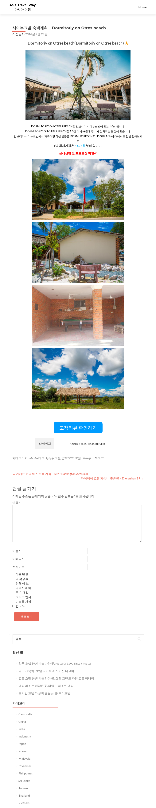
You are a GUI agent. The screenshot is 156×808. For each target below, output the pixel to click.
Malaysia (24, 758)
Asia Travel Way (23, 5)
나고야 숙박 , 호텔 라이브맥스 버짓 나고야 (46, 671)
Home (142, 7)
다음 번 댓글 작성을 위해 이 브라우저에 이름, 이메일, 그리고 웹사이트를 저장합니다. (23, 590)
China (22, 721)
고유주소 (88, 458)
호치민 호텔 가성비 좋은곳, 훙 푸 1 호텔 (44, 693)
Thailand (24, 795)
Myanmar (24, 766)
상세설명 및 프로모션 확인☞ (78, 153)
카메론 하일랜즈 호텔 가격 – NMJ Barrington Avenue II (50, 473)
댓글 (16, 502)
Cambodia (31, 458)
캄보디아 (67, 458)
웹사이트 (18, 567)
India (21, 729)
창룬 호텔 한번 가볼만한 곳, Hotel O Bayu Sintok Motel (54, 663)
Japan (22, 743)
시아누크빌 (52, 458)
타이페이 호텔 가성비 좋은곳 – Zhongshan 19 (112, 478)
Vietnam (23, 803)
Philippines (25, 773)
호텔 (78, 458)
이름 (16, 551)
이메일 (17, 559)
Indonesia (24, 736)
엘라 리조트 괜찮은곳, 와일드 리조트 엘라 (46, 685)
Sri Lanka (24, 780)
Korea (22, 751)
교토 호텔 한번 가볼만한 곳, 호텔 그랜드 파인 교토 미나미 (56, 678)
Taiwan (23, 788)
